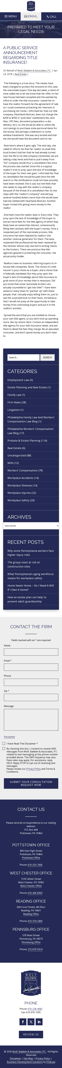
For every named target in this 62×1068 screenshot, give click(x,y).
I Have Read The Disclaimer (22, 743)
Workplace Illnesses (19, 485)
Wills (10, 463)
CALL (53, 16)
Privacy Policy (33, 768)
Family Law (14, 395)
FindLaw (50, 1062)
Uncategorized (16, 455)
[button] (10, 15)
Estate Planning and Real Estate (27, 387)
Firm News (14, 402)
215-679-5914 (35, 949)
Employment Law (18, 380)
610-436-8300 (35, 892)
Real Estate (21, 74)
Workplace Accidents (20, 478)
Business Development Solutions (25, 1062)
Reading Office (31, 914)
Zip (6, 690)
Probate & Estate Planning (23, 440)
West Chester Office (31, 885)
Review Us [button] (31, 1034)
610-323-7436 (35, 864)
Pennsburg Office (31, 942)
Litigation (13, 410)
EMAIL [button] (33, 16)
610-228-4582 (35, 1009)
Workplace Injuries (19, 492)
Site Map (28, 1058)
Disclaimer (9, 736)
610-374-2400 (35, 921)
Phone (7, 675)
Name (7, 645)
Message (9, 706)
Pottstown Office (31, 857)
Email (8, 660)
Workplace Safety (18, 500)
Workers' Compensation (22, 470)
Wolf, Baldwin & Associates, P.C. (34, 70)
